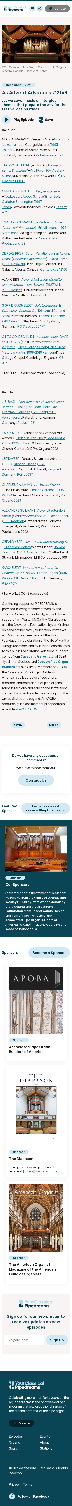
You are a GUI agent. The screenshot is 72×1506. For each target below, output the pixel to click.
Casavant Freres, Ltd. (37, 656)
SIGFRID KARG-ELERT (17, 305)
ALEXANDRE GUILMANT (18, 510)
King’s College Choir (32, 347)
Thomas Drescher (51, 316)
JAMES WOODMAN (15, 222)
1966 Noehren (13, 521)
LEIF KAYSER (10, 458)
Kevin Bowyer (35, 284)
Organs (14, 1442)
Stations (46, 1448)
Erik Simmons (48, 227)
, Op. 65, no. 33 (24, 573)
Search (14, 1448)
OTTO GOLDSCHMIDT (18, 336)
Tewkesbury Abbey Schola (23, 196)
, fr (59, 305)
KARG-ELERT (11, 567)
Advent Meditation (35, 279)
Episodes (16, 1436)
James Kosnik (59, 516)
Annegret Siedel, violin (34, 407)
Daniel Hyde (56, 347)
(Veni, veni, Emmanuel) (19, 227)
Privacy (14, 1484)
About (44, 1442)
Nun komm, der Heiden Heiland (41, 401)
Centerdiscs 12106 (53, 269)
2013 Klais (10, 321)
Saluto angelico (46, 305)
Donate (60, 8)
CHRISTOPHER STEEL (17, 191)
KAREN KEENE (11, 433)
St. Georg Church (28, 578)
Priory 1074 (10, 583)
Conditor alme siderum (29, 259)
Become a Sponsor (49, 952)
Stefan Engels (47, 573)
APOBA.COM (28, 709)
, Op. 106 (37, 310)
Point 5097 (25, 474)
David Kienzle (55, 438)
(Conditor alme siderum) (29, 516)
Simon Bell (51, 196)
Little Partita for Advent (48, 222)
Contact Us (36, 780)
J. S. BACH (9, 401)
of (16, 929)
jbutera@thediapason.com (41, 1171)
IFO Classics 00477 (31, 326)
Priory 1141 (38, 295)
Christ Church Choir (30, 438)
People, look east (48, 191)
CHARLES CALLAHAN (17, 484)
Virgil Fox (36, 170)
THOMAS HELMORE (16, 165)
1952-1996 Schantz (17, 443)
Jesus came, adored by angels (46, 541)
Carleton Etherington (17, 201)
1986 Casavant (14, 264)
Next (53, 725)
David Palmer (59, 259)
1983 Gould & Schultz (33, 552)
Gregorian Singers (17, 547)
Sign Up (57, 1340)
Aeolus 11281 (26, 422)
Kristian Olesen (25, 464)
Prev (18, 725)
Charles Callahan (42, 490)
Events (45, 1436)
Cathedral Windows (16, 310)
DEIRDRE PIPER (13, 253)
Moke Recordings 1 (49, 155)
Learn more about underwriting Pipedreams (45, 808)
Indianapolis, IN (30, 929)
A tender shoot (47, 336)
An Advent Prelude (47, 484)
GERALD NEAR (12, 541)
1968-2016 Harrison (41, 352)
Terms (27, 1484)
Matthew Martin (13, 352)
